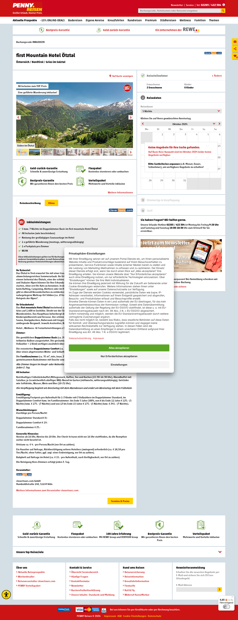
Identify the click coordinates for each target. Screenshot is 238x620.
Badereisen (75, 20)
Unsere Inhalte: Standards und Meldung (92, 594)
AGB (119, 615)
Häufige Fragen (79, 576)
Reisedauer (147, 106)
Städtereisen (168, 20)
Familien (200, 20)
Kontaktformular (80, 581)
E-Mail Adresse (184, 584)
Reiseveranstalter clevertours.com (36, 581)
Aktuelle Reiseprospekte (31, 571)
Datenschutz (154, 615)
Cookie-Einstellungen (134, 615)
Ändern (218, 75)
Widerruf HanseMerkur (137, 594)
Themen (214, 20)
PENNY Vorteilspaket (29, 585)
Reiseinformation (134, 576)
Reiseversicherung (135, 571)
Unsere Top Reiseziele (30, 552)
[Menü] (232, 598)
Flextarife (130, 585)
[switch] (226, 607)
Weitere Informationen (120, 192)
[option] (74, 115)
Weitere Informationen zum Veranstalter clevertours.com (47, 490)
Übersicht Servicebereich (84, 571)
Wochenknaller (26, 576)
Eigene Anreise (95, 20)
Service (190, 4)
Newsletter (177, 4)
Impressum (110, 615)
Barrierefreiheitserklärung (85, 590)
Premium (151, 20)
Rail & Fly (130, 590)
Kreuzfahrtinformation (137, 581)
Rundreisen (135, 20)
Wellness (185, 20)
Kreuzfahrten (116, 20)
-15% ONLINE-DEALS (52, 20)
